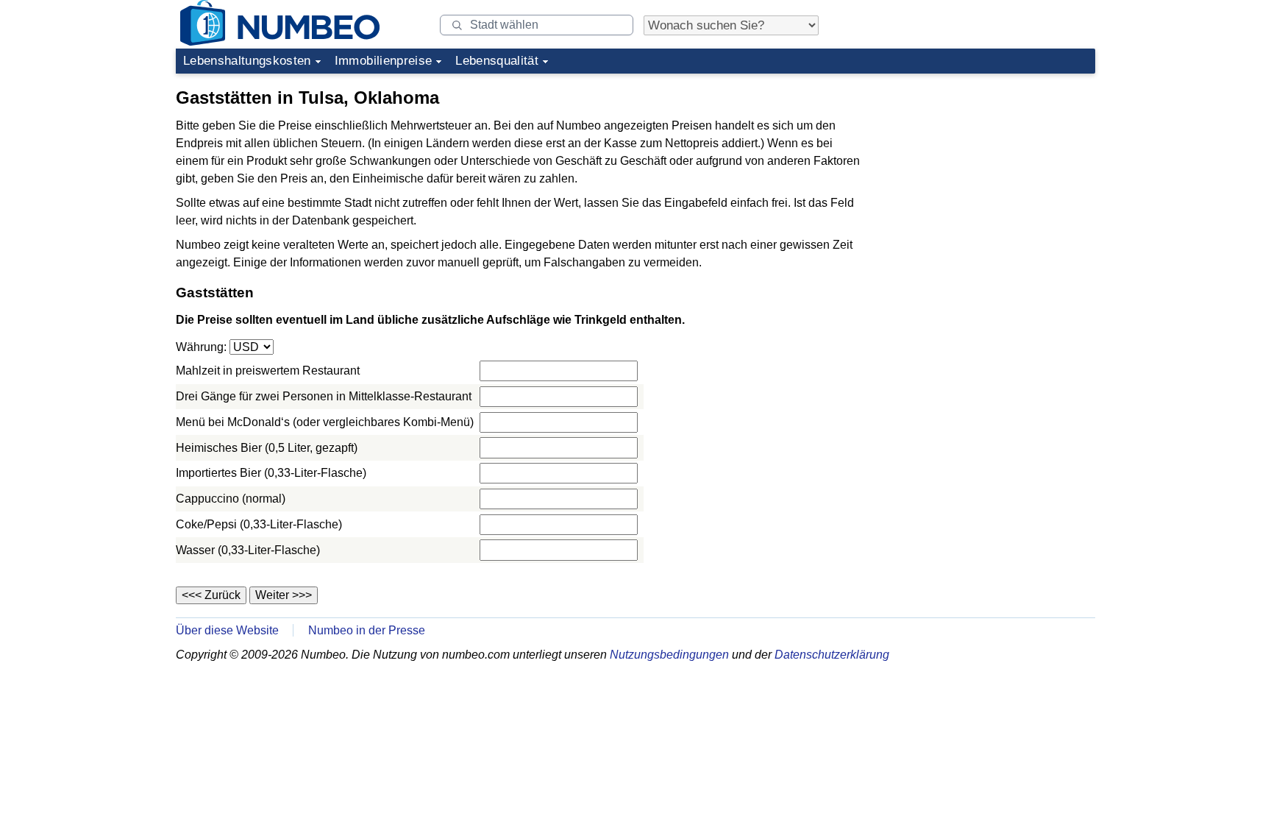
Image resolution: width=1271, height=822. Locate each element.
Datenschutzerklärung (832, 654)
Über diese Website (227, 630)
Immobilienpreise (383, 61)
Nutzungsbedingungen (669, 654)
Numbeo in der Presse (366, 630)
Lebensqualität (496, 61)
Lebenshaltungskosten (247, 61)
